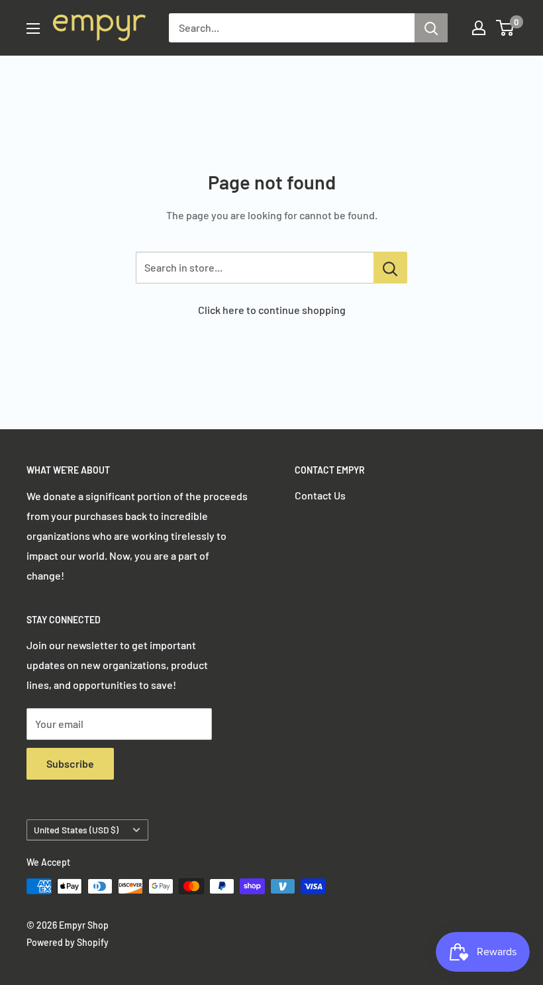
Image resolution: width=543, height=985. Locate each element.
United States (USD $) (76, 829)
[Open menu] (33, 28)
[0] (505, 28)
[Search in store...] (390, 268)
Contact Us (320, 495)
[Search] (431, 27)
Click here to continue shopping (272, 309)
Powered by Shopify (67, 942)
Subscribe (70, 763)
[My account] (478, 28)
